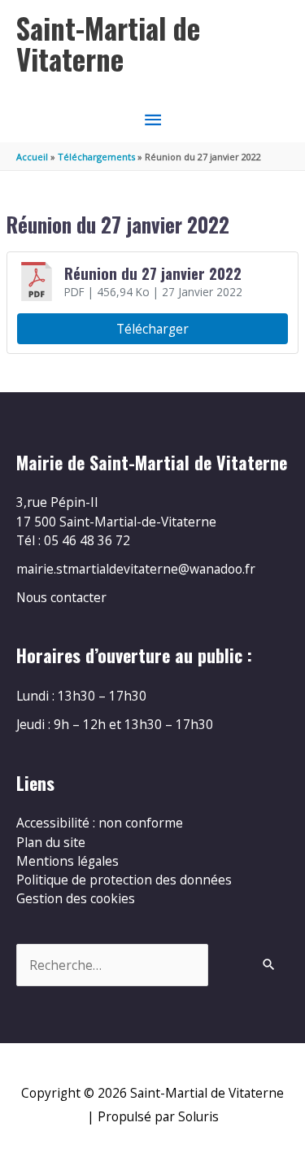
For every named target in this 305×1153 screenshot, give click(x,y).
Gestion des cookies (75, 898)
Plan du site (50, 842)
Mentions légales (67, 861)
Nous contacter (61, 597)
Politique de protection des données (124, 880)
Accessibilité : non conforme (99, 823)
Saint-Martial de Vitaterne (108, 43)
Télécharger (152, 329)
